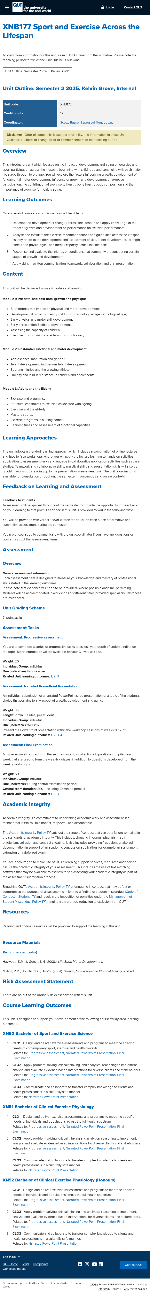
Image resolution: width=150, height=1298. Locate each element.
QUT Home (10, 1264)
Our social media (14, 1269)
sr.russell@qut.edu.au (98, 122)
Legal (25, 1264)
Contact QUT (134, 1265)
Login (110, 7)
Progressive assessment (46, 1053)
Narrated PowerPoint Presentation (91, 1053)
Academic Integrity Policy (27, 833)
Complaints (40, 1264)
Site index (9, 1257)
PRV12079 (117, 1284)
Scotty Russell (70, 122)
